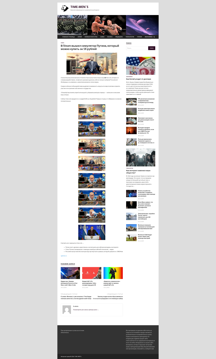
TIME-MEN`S (79, 7)
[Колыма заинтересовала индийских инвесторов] (131, 114)
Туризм (139, 36)
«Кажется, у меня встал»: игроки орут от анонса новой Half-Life (112, 283)
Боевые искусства (91, 36)
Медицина (119, 36)
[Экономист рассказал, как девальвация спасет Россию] (131, 124)
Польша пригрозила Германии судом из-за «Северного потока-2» (146, 140)
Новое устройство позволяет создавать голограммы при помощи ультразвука (146, 193)
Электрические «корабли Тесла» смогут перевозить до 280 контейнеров (146, 216)
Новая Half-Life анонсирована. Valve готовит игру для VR (89, 283)
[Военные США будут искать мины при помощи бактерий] (131, 240)
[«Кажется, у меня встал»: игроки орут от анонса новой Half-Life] (113, 279)
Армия (80, 36)
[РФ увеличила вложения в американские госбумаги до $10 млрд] (131, 105)
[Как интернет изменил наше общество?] (140, 167)
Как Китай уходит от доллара (138, 79)
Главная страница (68, 36)
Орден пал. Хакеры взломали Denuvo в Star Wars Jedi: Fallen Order (69, 283)
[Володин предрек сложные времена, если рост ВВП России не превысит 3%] (131, 133)
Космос (110, 36)
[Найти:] (140, 48)
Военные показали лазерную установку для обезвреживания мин (146, 226)
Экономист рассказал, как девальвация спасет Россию (146, 119)
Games (102, 36)
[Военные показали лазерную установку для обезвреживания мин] (131, 231)
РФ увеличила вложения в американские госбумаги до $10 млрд (146, 100)
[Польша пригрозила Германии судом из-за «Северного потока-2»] (131, 145)
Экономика (149, 36)
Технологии (130, 36)
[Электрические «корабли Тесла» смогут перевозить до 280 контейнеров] (131, 219)
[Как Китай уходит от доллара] (140, 75)
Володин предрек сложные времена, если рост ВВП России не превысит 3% (146, 130)
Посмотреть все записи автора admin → (86, 309)
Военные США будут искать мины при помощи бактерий (145, 236)
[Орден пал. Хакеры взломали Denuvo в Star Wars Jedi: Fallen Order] (70, 279)
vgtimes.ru (64, 256)
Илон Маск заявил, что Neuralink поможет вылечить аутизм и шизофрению (145, 204)
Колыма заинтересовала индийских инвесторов (146, 109)
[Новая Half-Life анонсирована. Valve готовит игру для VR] (91, 279)
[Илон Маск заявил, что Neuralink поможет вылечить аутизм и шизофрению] (131, 208)
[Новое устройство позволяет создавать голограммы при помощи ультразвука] (131, 196)
